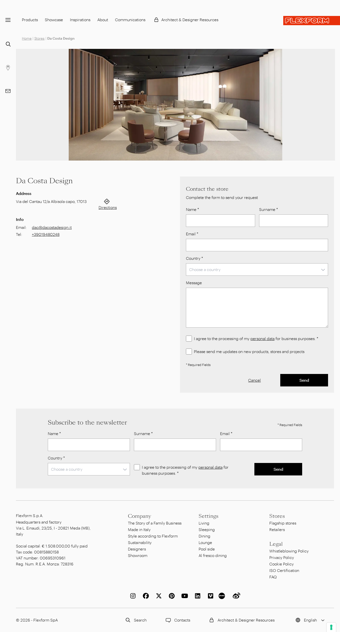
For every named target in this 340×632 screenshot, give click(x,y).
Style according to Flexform (153, 536)
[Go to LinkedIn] (197, 596)
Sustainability (140, 542)
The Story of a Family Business (154, 523)
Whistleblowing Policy (289, 550)
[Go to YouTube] (184, 596)
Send (304, 380)
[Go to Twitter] (158, 596)
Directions (108, 207)
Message (194, 282)
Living (204, 523)
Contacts (182, 620)
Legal (276, 544)
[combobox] (257, 269)
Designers (137, 548)
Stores (39, 38)
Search (140, 620)
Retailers (277, 529)
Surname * (268, 209)
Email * (192, 233)
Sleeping (207, 529)
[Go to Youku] (223, 596)
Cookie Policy (281, 563)
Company (139, 516)
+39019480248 (45, 234)
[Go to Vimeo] (210, 596)
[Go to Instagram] (132, 596)
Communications (130, 19)
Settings (208, 516)
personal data (262, 338)
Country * (194, 258)
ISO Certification (284, 570)
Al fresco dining (213, 555)
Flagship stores (282, 523)
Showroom (137, 555)
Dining (204, 536)
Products (30, 19)
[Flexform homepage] (311, 20)
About (102, 19)
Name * (192, 209)
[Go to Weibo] (235, 596)
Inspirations (80, 19)
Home (27, 38)
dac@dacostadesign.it (52, 227)
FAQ (273, 576)
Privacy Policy (281, 557)
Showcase (54, 19)
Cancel (254, 380)
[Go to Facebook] (145, 596)
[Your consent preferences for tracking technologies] (331, 627)
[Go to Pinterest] (171, 596)
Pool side (207, 548)
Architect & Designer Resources (189, 19)
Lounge (205, 542)
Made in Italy (139, 529)
